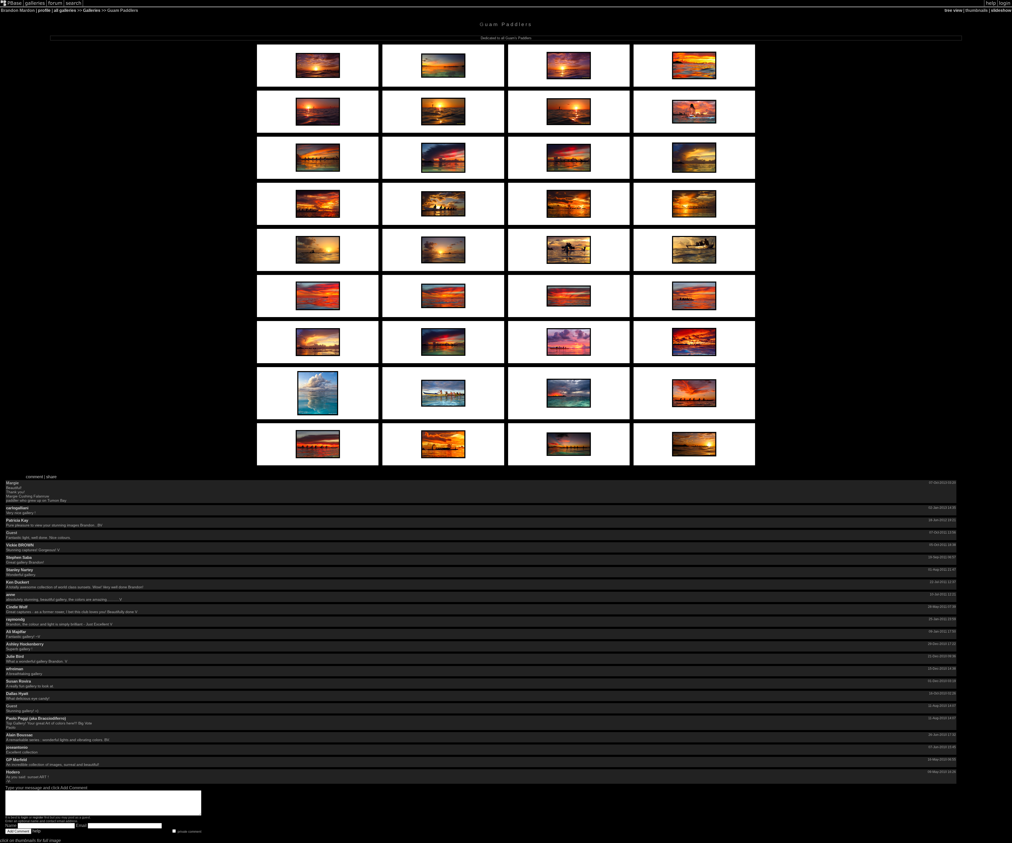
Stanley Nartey (19, 570)
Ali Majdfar (16, 631)
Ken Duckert (17, 582)
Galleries (91, 10)
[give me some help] (991, 6)
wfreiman (14, 669)
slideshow (1001, 10)
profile (44, 10)
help (36, 831)
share (51, 477)
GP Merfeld (16, 759)
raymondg (15, 619)
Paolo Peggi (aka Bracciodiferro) (36, 718)
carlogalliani (17, 508)
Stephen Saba (19, 557)
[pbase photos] (11, 6)
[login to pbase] (1005, 6)
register (38, 817)
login (24, 817)
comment (34, 477)
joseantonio (17, 747)
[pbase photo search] (73, 6)
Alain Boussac (19, 735)
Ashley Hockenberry (24, 644)
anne (10, 594)
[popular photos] (533, 6)
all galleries (65, 10)
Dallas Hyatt (17, 693)
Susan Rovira (18, 681)
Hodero (13, 772)
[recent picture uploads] (35, 6)
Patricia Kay (17, 520)
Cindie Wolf (16, 607)
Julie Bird (15, 656)
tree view (953, 10)
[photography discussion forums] (55, 6)
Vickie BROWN (20, 545)
